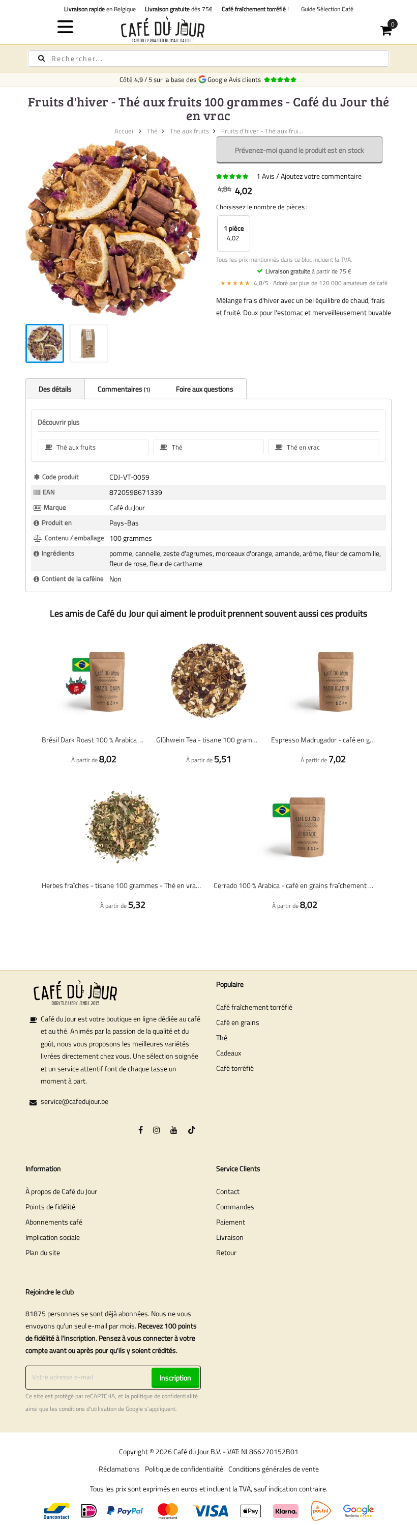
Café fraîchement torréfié (254, 1007)
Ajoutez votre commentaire (321, 176)
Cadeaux (228, 1052)
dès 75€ (179, 9)
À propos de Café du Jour (61, 1191)
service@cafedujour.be (74, 1101)
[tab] (54, 388)
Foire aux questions (204, 388)
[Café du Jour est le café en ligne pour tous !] (208, 29)
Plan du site (42, 1252)
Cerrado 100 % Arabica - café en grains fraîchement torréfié (294, 885)
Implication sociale (52, 1237)
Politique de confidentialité (184, 1468)
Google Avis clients (236, 79)
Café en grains (237, 1022)
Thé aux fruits (189, 131)
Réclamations (119, 1468)
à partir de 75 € (308, 271)
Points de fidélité (50, 1206)
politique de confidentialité (164, 1396)
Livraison (230, 1237)
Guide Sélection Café (325, 9)
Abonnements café (53, 1221)
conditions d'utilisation (87, 1408)
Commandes (235, 1206)
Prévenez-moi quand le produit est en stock (299, 150)
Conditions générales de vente (273, 1468)
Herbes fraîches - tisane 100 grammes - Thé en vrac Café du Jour (122, 885)
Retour (226, 1252)
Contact (228, 1191)
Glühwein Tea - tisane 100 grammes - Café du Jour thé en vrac (208, 739)
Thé (152, 131)
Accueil (124, 131)
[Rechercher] (41, 58)
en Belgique (100, 9)
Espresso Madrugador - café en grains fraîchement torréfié (323, 739)
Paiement (230, 1221)
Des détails (55, 388)
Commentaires (123, 388)
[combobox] (208, 58)
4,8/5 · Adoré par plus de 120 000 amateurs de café (304, 283)
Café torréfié (235, 1068)
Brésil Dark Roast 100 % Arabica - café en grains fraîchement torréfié (94, 739)
